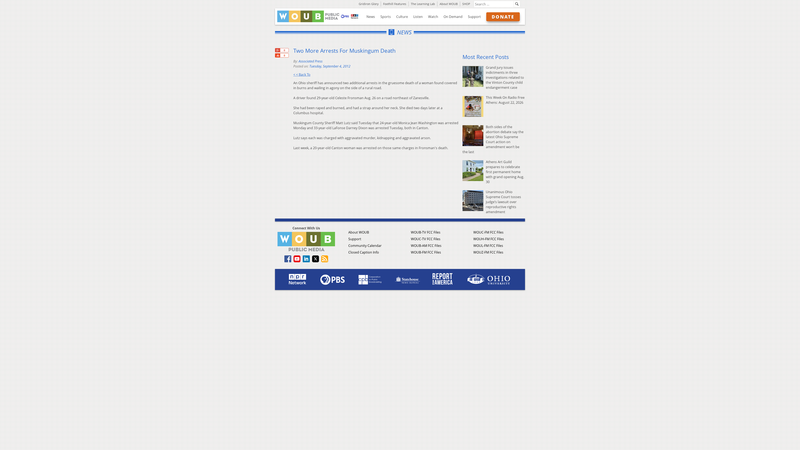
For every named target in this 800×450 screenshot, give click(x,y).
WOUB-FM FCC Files (426, 252)
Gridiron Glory (369, 4)
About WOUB (449, 4)
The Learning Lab (423, 4)
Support (474, 16)
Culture (402, 16)
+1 (277, 50)
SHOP (466, 4)
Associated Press (310, 61)
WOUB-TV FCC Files (425, 232)
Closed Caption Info (363, 252)
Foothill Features (394, 4)
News (370, 16)
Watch (433, 16)
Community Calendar (365, 245)
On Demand (453, 16)
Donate (503, 17)
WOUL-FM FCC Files (488, 245)
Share (277, 55)
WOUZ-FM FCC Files (488, 252)
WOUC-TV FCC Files (425, 239)
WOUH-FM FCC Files (488, 239)
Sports (385, 16)
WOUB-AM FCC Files (426, 245)
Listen (418, 16)
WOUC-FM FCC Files (488, 232)
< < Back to (301, 74)
